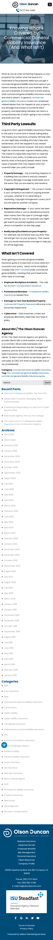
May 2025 (8, 494)
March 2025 (10, 505)
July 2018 (8, 642)
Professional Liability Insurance (19, 789)
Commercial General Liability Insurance (32, 369)
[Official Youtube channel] (37, 917)
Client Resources (26, 860)
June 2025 (9, 489)
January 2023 (10, 544)
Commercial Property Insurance (19, 304)
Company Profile (26, 863)
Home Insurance (12, 762)
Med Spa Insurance (13, 773)
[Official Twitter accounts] (32, 917)
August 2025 (10, 478)
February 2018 (11, 669)
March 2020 (10, 598)
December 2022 (12, 549)
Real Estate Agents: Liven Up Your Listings (24, 415)
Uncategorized (11, 806)
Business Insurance (26, 841)
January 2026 (10, 450)
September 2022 (12, 565)
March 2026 (10, 440)
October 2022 (11, 560)
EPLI (6, 734)
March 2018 (9, 664)
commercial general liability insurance (30, 373)
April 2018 (8, 658)
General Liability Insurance (17, 756)
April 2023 (9, 527)
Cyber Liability (11, 713)
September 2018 (12, 631)
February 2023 (11, 538)
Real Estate (9, 800)
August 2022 (10, 571)
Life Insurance (10, 767)
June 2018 (8, 648)
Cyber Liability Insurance (16, 718)
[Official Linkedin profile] (26, 917)
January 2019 (10, 609)
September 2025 (12, 472)
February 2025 (11, 511)
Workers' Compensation (16, 811)
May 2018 (8, 653)
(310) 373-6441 (30, 879)
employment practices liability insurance (24, 729)
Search (47, 383)
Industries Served (26, 845)
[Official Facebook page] (15, 917)
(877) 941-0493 (27, 10)
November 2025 (12, 461)
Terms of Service (26, 925)
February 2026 (11, 445)
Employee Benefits (27, 848)
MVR (6, 784)
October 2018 (10, 626)
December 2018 (11, 615)
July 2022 (8, 576)
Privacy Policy (26, 928)
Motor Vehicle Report (14, 778)
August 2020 (10, 582)
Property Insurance (13, 795)
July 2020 (8, 587)
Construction (10, 707)
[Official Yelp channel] (21, 917)
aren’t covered (22, 269)
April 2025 (9, 500)
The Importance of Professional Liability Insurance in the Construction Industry (23, 423)
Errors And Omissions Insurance (19, 740)
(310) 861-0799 (29, 882)
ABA (6, 685)
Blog (6, 696)
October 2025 (11, 467)
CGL (9, 373)
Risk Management (26, 852)
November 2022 (11, 554)
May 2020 (8, 593)
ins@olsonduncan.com (30, 886)
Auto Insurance (11, 691)
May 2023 (8, 522)
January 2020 (10, 604)
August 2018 (9, 637)
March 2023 (9, 533)
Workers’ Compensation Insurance (24, 285)
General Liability (11, 751)
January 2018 (10, 675)
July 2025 (8, 483)
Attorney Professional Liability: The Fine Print (25, 393)
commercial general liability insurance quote (23, 376)
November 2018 (11, 620)
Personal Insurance (26, 856)
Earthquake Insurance (14, 724)
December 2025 (12, 456)
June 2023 (9, 516)
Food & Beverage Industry (16, 745)
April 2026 (9, 434)
